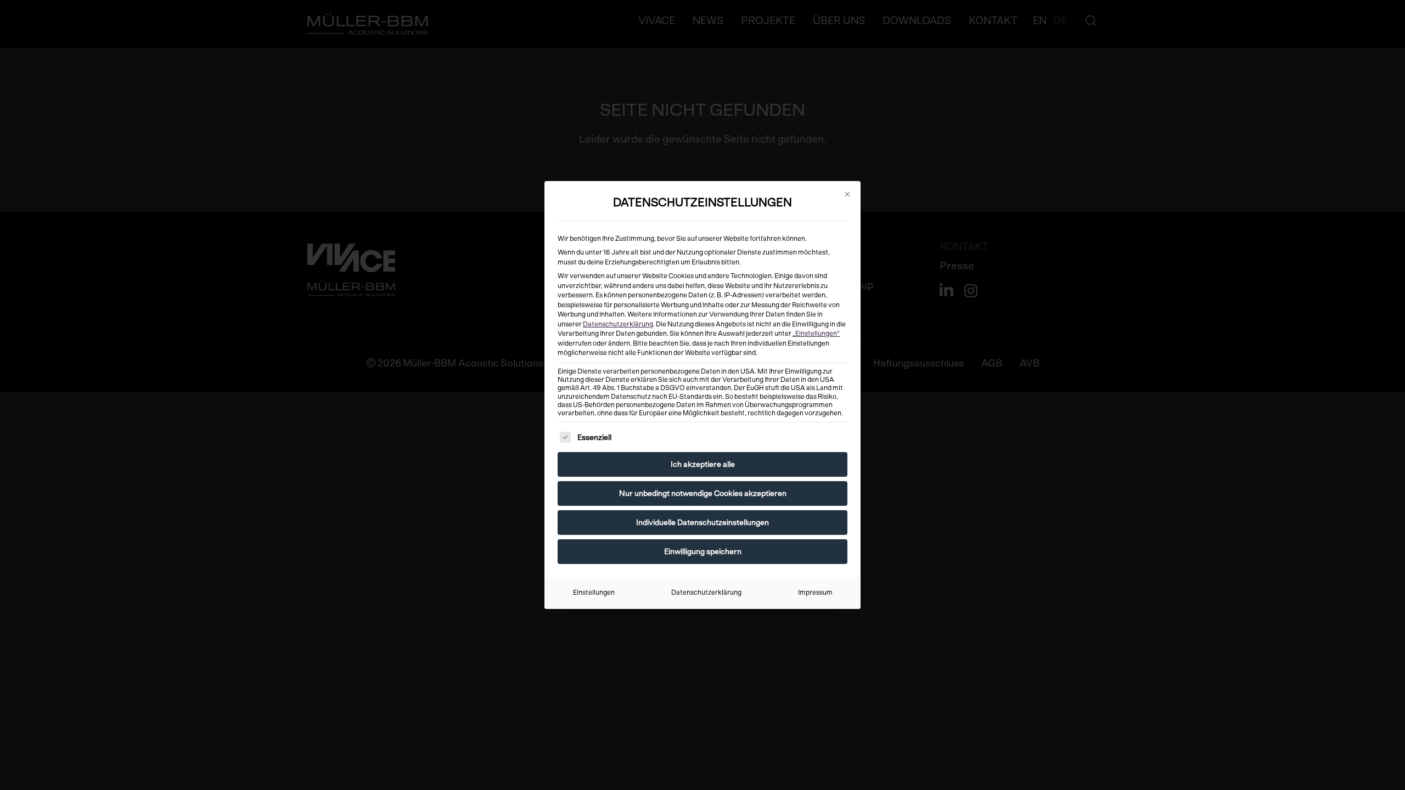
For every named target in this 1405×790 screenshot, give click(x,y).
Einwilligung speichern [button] (702, 551)
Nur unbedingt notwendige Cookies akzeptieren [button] (702, 493)
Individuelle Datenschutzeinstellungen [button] (702, 522)
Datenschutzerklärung (618, 324)
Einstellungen (594, 592)
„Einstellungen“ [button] (816, 333)
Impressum (815, 592)
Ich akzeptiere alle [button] (703, 464)
